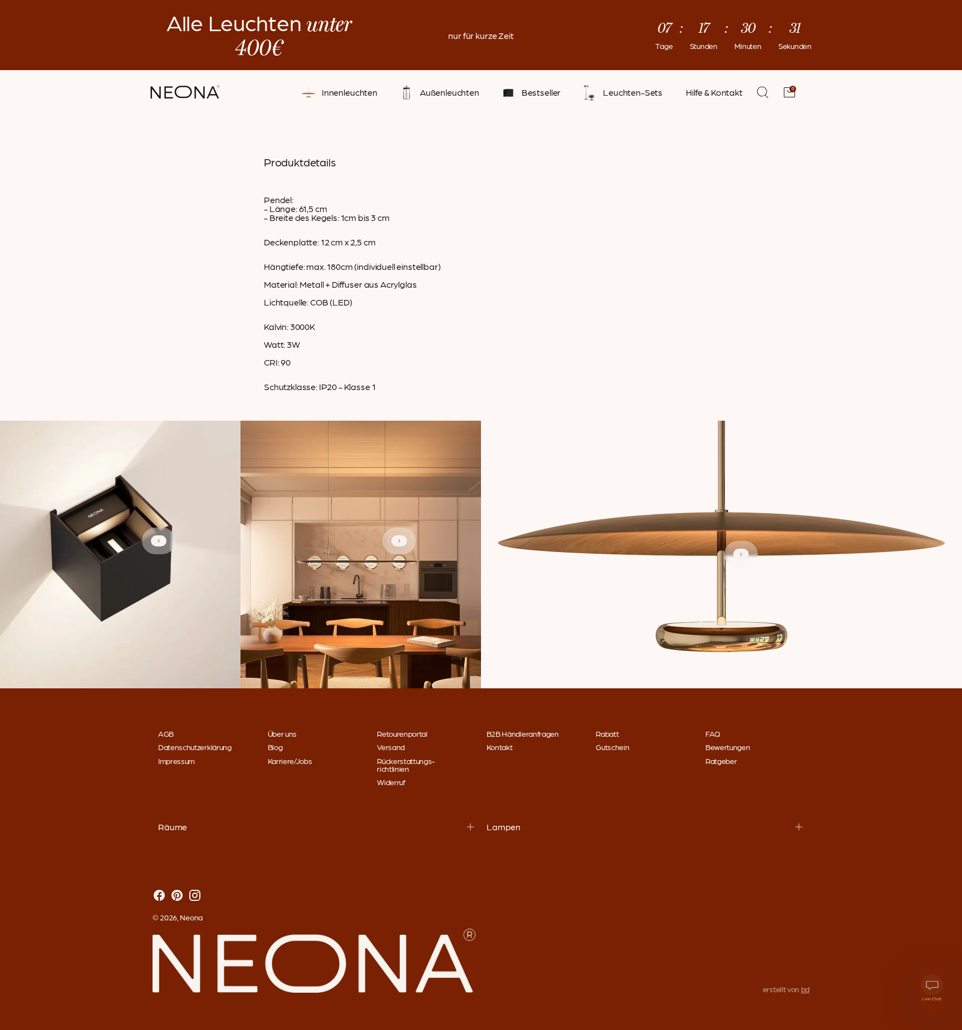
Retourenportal (402, 733)
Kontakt (500, 747)
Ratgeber (721, 761)
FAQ (712, 733)
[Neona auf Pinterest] (177, 896)
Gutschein (612, 747)
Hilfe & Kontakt (714, 92)
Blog (275, 747)
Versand (391, 747)
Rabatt (607, 733)
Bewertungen (727, 747)
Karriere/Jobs (290, 761)
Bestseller (541, 92)
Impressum (176, 761)
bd (805, 989)
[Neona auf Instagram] (195, 896)
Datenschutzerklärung (195, 747)
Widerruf (391, 782)
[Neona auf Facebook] (159, 896)
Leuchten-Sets (632, 92)
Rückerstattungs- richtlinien (406, 764)
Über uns (282, 733)
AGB (166, 733)
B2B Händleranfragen (523, 733)
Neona (191, 917)
